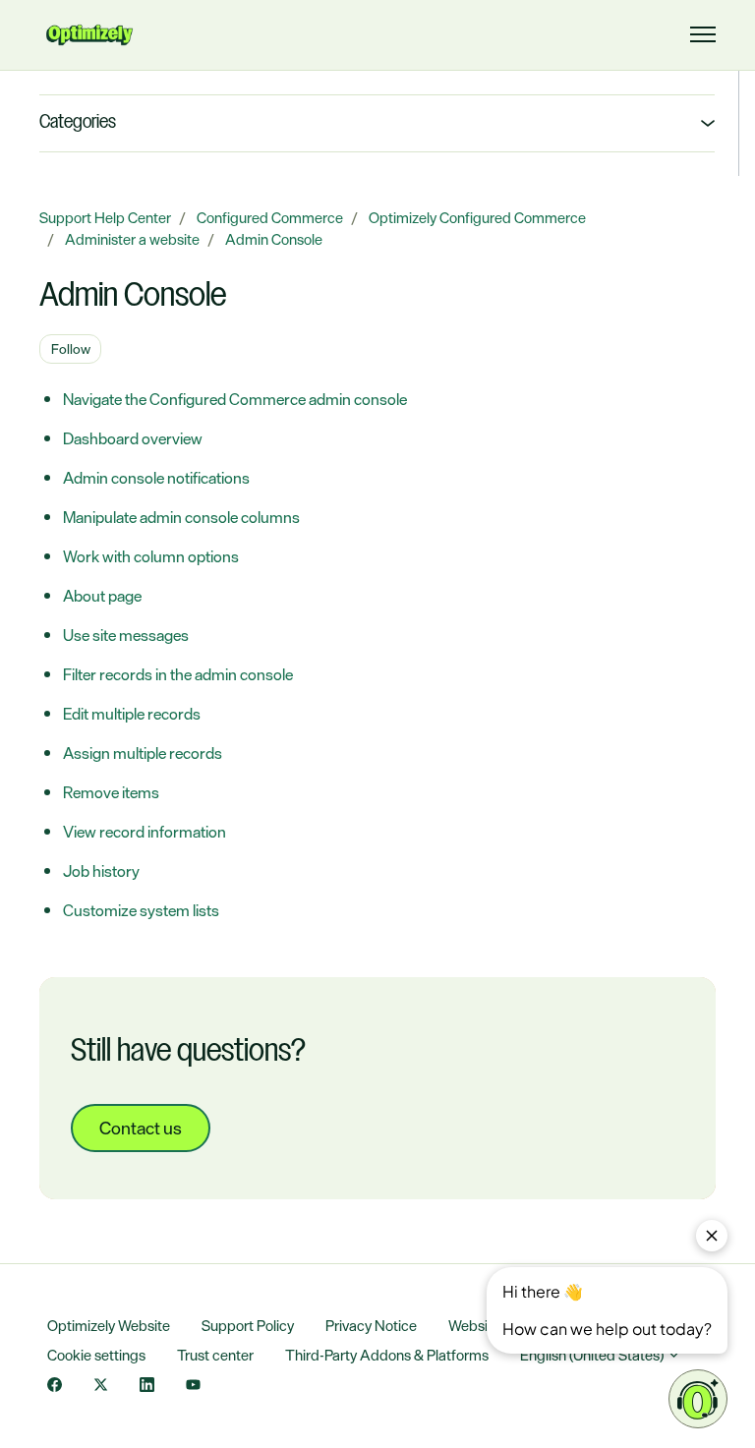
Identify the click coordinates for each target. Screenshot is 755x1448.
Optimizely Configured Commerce (477, 217)
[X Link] (101, 1386)
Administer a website (132, 239)
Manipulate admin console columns (181, 517)
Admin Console (273, 239)
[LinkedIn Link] (147, 1386)
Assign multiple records (142, 753)
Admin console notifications (156, 478)
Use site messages (126, 635)
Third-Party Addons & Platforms (387, 1355)
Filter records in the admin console (178, 674)
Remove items (111, 792)
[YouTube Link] (193, 1386)
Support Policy (248, 1325)
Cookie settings (96, 1355)
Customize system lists (141, 910)
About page (102, 595)
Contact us (140, 1127)
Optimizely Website (108, 1325)
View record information (144, 831)
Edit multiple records (132, 713)
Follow (70, 348)
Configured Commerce (270, 217)
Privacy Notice (371, 1325)
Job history (101, 871)
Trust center (215, 1355)
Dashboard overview (133, 438)
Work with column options (151, 556)
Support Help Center (105, 217)
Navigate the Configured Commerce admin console (235, 399)
